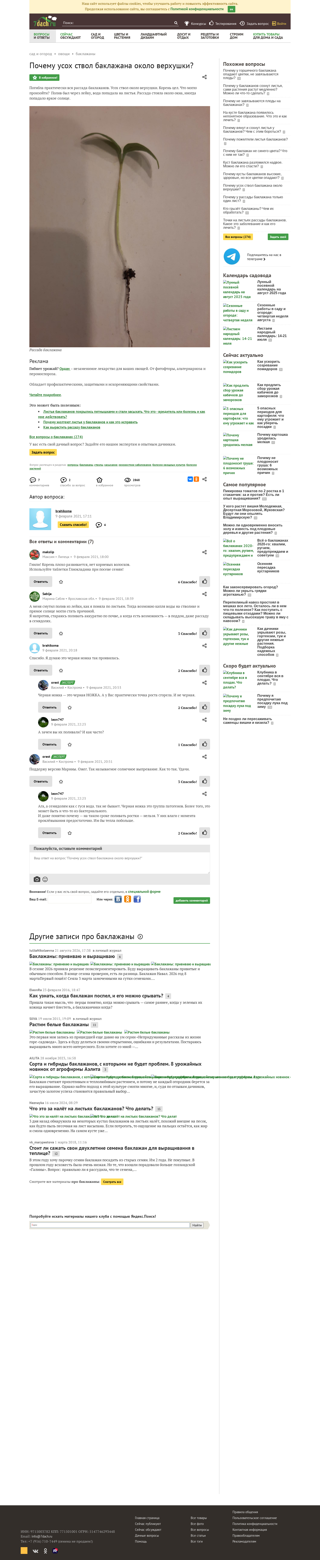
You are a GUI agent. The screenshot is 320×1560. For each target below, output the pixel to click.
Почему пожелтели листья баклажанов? (255, 139)
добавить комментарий (192, 900)
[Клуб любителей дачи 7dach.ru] (45, 21)
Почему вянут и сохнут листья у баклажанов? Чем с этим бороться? (252, 129)
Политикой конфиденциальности (197, 9)
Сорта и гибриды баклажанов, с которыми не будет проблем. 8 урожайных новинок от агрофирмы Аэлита (115, 1066)
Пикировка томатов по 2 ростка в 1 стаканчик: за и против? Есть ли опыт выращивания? (253, 494)
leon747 (57, 719)
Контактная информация (249, 1530)
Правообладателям (246, 1535)
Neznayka (36, 1102)
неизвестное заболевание (135, 465)
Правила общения (245, 1512)
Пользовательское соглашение (254, 1518)
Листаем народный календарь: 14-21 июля (272, 334)
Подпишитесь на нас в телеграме (264, 257)
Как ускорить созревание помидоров (268, 365)
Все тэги (197, 1541)
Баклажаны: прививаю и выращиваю (72, 956)
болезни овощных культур (168, 465)
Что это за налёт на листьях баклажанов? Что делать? (91, 1108)
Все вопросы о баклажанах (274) (56, 436)
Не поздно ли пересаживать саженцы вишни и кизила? (247, 720)
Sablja (47, 594)
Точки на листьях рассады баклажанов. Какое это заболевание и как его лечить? (255, 223)
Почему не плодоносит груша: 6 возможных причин (267, 465)
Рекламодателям (244, 1541)
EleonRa (35, 990)
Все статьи (198, 1535)
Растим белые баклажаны (59, 1024)
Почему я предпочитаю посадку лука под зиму (272, 701)
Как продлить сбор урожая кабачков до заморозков (269, 390)
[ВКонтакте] (190, 479)
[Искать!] (176, 22)
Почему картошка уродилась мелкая (272, 438)
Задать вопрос (43, 452)
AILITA (34, 1058)
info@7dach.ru (42, 1536)
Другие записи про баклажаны (82, 936)
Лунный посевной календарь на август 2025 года (271, 287)
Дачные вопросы (147, 1535)
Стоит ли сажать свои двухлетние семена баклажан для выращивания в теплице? (111, 1150)
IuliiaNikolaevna (41, 950)
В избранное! (47, 78)
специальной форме (144, 891)
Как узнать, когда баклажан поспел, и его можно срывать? (96, 995)
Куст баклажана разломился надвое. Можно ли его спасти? (252, 164)
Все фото (197, 1524)
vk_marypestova (41, 1142)
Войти (281, 23)
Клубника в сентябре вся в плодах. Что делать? (270, 677)
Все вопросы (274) (238, 237)
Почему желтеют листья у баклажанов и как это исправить (90, 422)
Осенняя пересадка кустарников (268, 567)
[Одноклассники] (196, 479)
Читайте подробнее (45, 394)
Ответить (41, 581)
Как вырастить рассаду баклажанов (71, 427)
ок (231, 9)
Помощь (141, 1541)
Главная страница (147, 1518)
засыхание (111, 465)
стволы (98, 465)
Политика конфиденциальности (254, 1524)
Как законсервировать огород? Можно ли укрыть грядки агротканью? (250, 590)
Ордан (65, 368)
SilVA (33, 1018)
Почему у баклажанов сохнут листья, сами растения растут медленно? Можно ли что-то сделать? (253, 89)
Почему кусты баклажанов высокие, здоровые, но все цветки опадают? (252, 176)
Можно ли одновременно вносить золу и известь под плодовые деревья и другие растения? (253, 528)
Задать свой (278, 237)
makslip (48, 552)
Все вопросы (200, 1530)
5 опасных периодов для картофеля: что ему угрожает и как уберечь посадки (270, 417)
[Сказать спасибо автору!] (204, 581)
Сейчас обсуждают (148, 1530)
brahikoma (50, 645)
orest (55, 682)
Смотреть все (112, 1182)
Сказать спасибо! (73, 524)
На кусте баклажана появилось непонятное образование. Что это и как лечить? (255, 116)
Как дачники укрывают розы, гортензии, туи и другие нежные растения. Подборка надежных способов (271, 641)
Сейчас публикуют (148, 1524)
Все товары (199, 1518)
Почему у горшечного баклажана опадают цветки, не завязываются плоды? (250, 74)
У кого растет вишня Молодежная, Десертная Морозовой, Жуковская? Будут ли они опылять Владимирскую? (254, 511)
